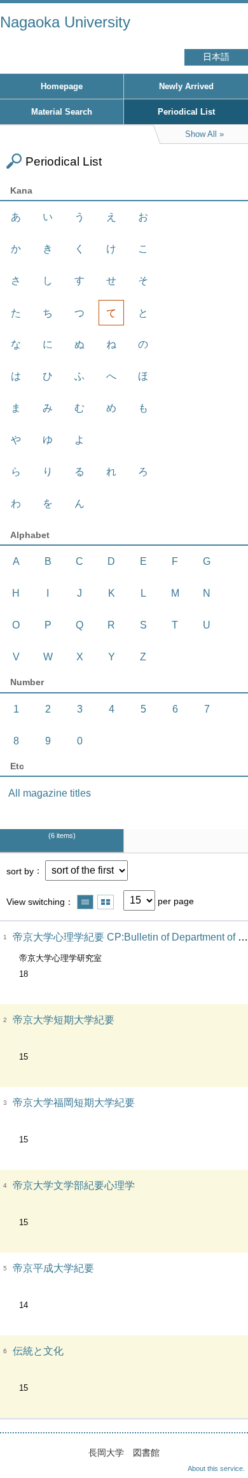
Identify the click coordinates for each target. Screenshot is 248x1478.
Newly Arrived (186, 86)
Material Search (61, 112)
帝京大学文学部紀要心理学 (74, 1185)
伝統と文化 (38, 1351)
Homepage (62, 86)
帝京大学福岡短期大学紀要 (74, 1102)
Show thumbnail (105, 902)
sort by (20, 870)
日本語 (216, 57)
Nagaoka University (65, 22)
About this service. (216, 1468)
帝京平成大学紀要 (53, 1268)
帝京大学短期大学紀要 (63, 1019)
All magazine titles (49, 793)
